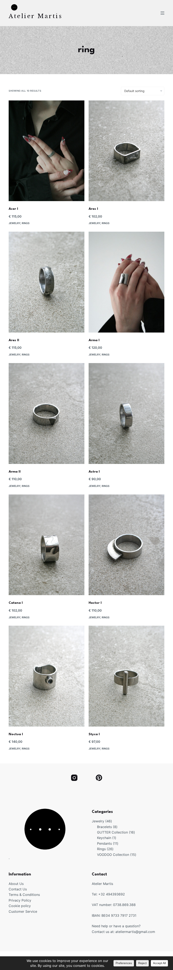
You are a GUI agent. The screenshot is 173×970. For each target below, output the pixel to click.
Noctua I (16, 734)
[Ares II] (46, 282)
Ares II (14, 340)
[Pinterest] (99, 778)
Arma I (94, 340)
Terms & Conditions (24, 895)
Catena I (16, 603)
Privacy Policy (20, 900)
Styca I (94, 734)
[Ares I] (126, 150)
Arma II (15, 471)
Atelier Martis (35, 16)
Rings (26, 223)
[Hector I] (126, 544)
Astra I (94, 471)
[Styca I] (126, 676)
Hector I (95, 603)
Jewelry (14, 223)
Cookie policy (20, 906)
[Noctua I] (46, 676)
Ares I (93, 209)
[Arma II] (46, 413)
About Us (16, 884)
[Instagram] (74, 778)
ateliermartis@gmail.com (135, 932)
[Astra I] (126, 413)
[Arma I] (126, 282)
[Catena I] (46, 544)
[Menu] (162, 13)
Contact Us (18, 889)
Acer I (13, 209)
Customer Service (23, 911)
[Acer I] (46, 150)
